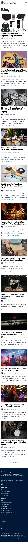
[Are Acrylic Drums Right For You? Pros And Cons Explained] (14, 211)
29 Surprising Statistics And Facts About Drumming (12, 405)
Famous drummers (5, 493)
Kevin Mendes (8, 152)
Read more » (13, 47)
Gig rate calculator (5, 515)
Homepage (3, 521)
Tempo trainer (4, 506)
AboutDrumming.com (7, 472)
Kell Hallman (7, 373)
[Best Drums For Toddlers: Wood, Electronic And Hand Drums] (14, 173)
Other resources (4, 495)
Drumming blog (4, 489)
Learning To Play (16, 76)
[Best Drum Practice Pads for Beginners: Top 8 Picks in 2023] (14, 23)
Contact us (3, 525)
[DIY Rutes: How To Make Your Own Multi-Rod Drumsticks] (14, 247)
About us (3, 523)
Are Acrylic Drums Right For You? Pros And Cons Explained (13, 223)
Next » (16, 462)
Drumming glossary (5, 491)
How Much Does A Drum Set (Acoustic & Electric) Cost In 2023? (12, 296)
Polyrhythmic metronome (6, 502)
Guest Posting (4, 526)
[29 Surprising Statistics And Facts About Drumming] (14, 393)
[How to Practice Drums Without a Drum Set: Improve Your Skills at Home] (14, 59)
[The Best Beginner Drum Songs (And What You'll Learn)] (14, 357)
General (14, 409)
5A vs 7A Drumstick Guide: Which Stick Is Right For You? (13, 333)
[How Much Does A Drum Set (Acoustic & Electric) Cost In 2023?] (14, 283)
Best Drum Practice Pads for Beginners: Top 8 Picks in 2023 (13, 35)
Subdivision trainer (5, 504)
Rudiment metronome (6, 508)
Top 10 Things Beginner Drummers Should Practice (12, 149)
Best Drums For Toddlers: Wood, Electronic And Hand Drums (12, 186)
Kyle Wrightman (8, 114)
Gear (14, 38)
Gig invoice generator (6, 514)
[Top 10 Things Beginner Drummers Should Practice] (14, 137)
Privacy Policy (4, 528)
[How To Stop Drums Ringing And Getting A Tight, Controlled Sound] (14, 430)
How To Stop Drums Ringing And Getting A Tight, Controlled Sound (13, 443)
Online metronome (5, 500)
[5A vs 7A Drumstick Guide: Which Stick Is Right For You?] (14, 321)
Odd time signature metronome (8, 512)
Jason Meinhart (8, 262)
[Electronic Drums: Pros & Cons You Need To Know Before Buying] (14, 97)
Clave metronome (5, 510)
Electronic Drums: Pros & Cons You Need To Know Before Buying (13, 110)
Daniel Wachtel (8, 38)
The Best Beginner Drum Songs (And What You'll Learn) (14, 369)
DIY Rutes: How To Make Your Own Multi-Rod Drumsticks (13, 259)
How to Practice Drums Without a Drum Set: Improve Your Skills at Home (14, 72)
